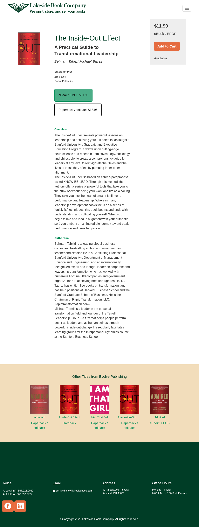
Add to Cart (166, 46)
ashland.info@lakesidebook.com (74, 490)
